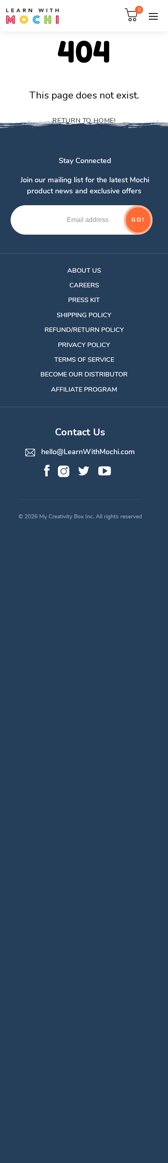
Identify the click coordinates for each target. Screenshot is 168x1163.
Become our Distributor (84, 374)
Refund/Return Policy (84, 329)
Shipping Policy (84, 315)
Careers (84, 285)
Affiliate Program (84, 389)
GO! (138, 220)
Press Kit (84, 300)
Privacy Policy (84, 345)
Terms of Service (84, 359)
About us (84, 270)
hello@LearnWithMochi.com (87, 452)
